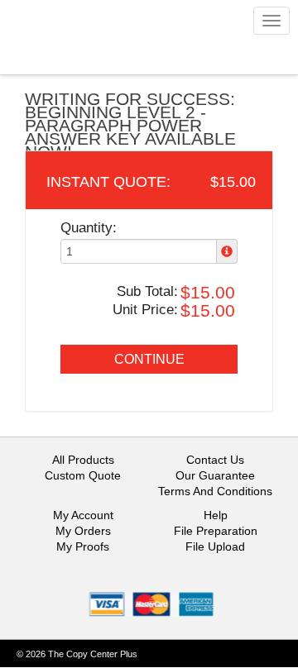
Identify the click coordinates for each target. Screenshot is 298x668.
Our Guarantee (215, 475)
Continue (149, 359)
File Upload (215, 546)
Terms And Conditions (215, 491)
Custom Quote (83, 475)
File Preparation (215, 530)
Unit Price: (145, 309)
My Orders (83, 530)
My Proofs (82, 546)
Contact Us (215, 459)
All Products (83, 459)
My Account (83, 515)
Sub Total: (147, 291)
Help (216, 515)
